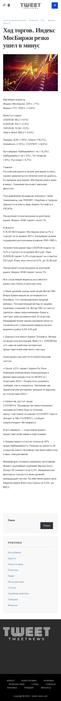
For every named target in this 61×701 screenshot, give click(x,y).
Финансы (13, 605)
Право (11, 576)
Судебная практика (18, 593)
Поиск (11, 520)
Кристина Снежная (18, 20)
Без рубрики (14, 552)
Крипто (12, 558)
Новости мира (15, 564)
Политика (13, 570)
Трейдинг (51, 20)
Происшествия (16, 582)
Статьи (12, 587)
